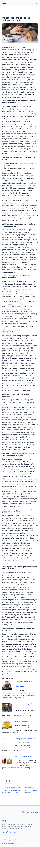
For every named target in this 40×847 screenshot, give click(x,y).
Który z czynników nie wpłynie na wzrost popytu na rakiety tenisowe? (12, 790)
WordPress (13, 843)
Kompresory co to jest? (23, 704)
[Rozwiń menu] (36, 3)
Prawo (10, 14)
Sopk (4, 3)
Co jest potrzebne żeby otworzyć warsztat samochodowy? (23, 683)
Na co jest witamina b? (23, 756)
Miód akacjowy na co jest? (24, 721)
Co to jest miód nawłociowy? (25, 739)
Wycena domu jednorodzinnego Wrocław (31, 790)
